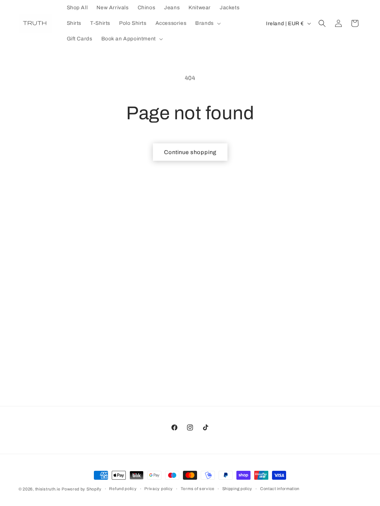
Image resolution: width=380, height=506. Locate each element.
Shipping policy (237, 488)
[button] (207, 23)
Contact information (279, 488)
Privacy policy (158, 488)
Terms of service (197, 488)
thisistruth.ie (47, 489)
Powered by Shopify (82, 489)
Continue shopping (190, 152)
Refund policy (123, 488)
